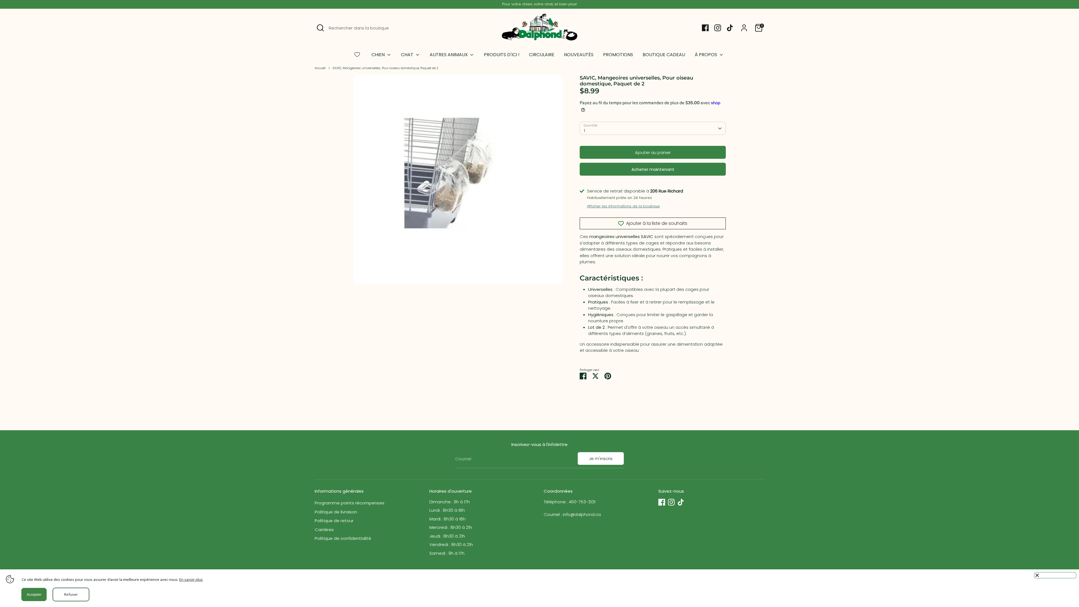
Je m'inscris (601, 458)
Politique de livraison (336, 512)
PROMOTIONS (618, 54)
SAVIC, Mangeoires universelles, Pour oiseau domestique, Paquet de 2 (385, 68)
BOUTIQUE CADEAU (664, 54)
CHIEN (378, 54)
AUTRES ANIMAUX (449, 54)
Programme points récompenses (349, 503)
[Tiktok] (730, 27)
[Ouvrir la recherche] (320, 27)
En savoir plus (191, 579)
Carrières (324, 530)
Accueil (320, 68)
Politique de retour (334, 521)
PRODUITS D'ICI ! (502, 54)
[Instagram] (717, 27)
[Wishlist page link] (357, 54)
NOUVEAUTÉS (578, 54)
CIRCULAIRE (541, 54)
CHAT (407, 54)
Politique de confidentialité (343, 538)
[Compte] (744, 27)
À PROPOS (706, 54)
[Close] (1055, 575)
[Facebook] (705, 27)
